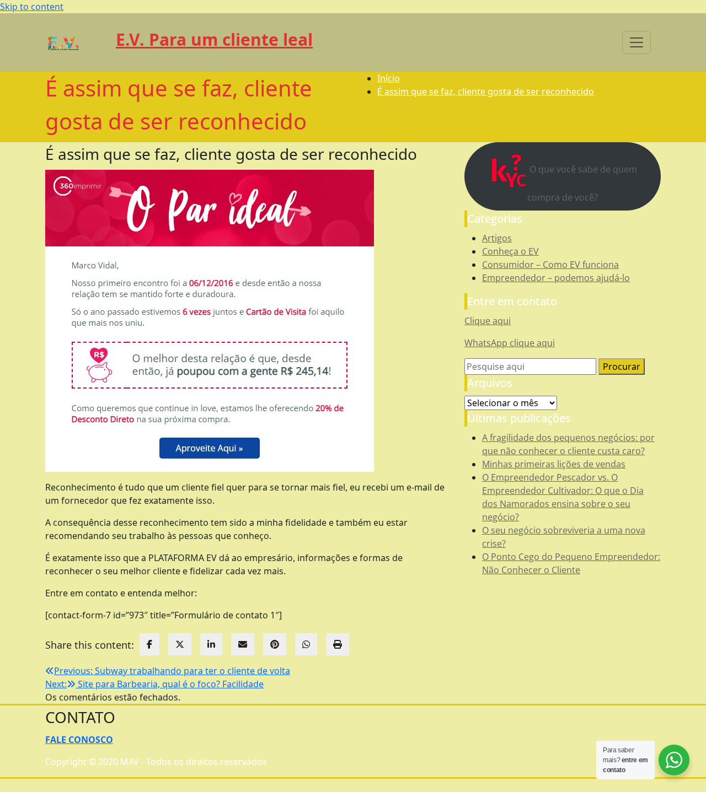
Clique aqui (487, 321)
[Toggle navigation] (636, 42)
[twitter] (179, 644)
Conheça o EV (510, 251)
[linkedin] (211, 644)
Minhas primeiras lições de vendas (553, 464)
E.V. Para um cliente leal (214, 39)
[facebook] (149, 644)
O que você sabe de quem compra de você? (582, 183)
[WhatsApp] (306, 644)
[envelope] (242, 644)
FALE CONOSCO (79, 740)
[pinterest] (274, 644)
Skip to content (31, 7)
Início (388, 78)
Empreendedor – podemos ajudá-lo (556, 278)
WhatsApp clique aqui (509, 343)
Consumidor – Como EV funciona (550, 264)
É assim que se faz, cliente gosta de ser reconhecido (485, 91)
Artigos (497, 238)
